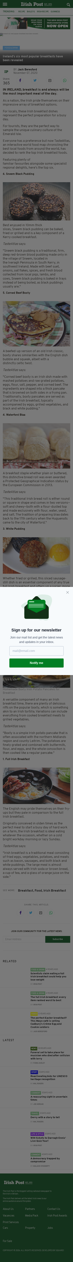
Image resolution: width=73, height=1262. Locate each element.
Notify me (36, 663)
